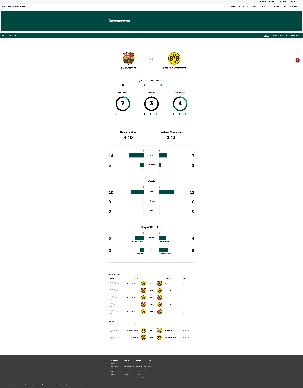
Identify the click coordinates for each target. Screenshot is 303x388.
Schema (187, 283)
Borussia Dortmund (132, 283)
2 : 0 (151, 337)
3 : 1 (151, 284)
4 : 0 (151, 291)
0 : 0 (151, 312)
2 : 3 (151, 298)
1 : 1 (151, 330)
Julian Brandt (164, 241)
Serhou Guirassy (165, 253)
